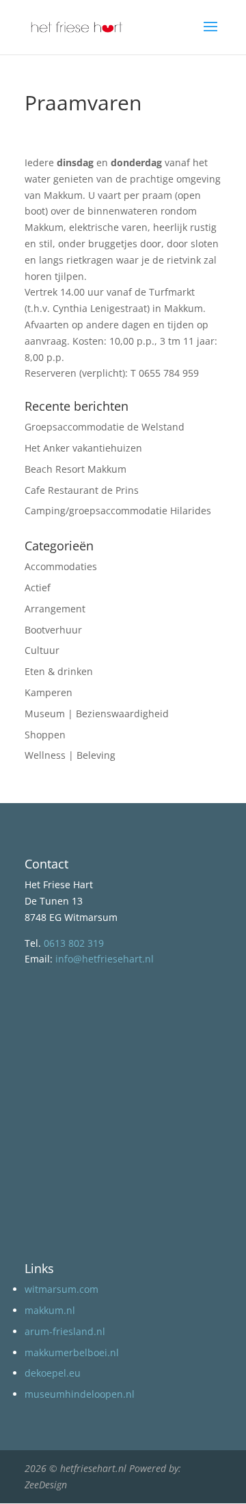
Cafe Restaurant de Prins (82, 490)
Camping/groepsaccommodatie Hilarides (118, 510)
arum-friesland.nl (65, 1331)
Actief (38, 587)
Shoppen (45, 734)
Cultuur (42, 650)
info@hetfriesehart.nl (104, 958)
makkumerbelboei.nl (72, 1352)
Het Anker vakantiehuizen (83, 447)
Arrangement (55, 608)
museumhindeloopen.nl (80, 1394)
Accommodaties (61, 566)
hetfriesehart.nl (93, 1468)
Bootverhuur (53, 629)
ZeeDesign (46, 1484)
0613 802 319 (74, 943)
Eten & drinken (59, 671)
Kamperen (48, 692)
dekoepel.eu (53, 1372)
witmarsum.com (61, 1289)
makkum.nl (50, 1310)
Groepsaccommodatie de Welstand (104, 426)
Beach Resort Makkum (75, 469)
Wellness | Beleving (70, 755)
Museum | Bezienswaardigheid (97, 713)
